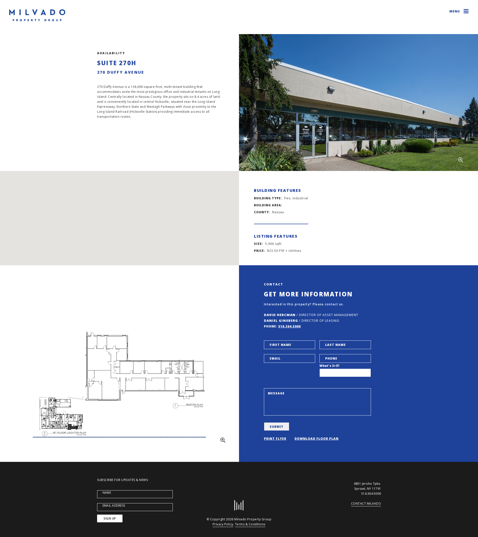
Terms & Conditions (250, 524)
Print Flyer (275, 438)
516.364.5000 (289, 326)
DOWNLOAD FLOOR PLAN (317, 438)
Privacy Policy (223, 524)
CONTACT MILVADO (366, 503)
